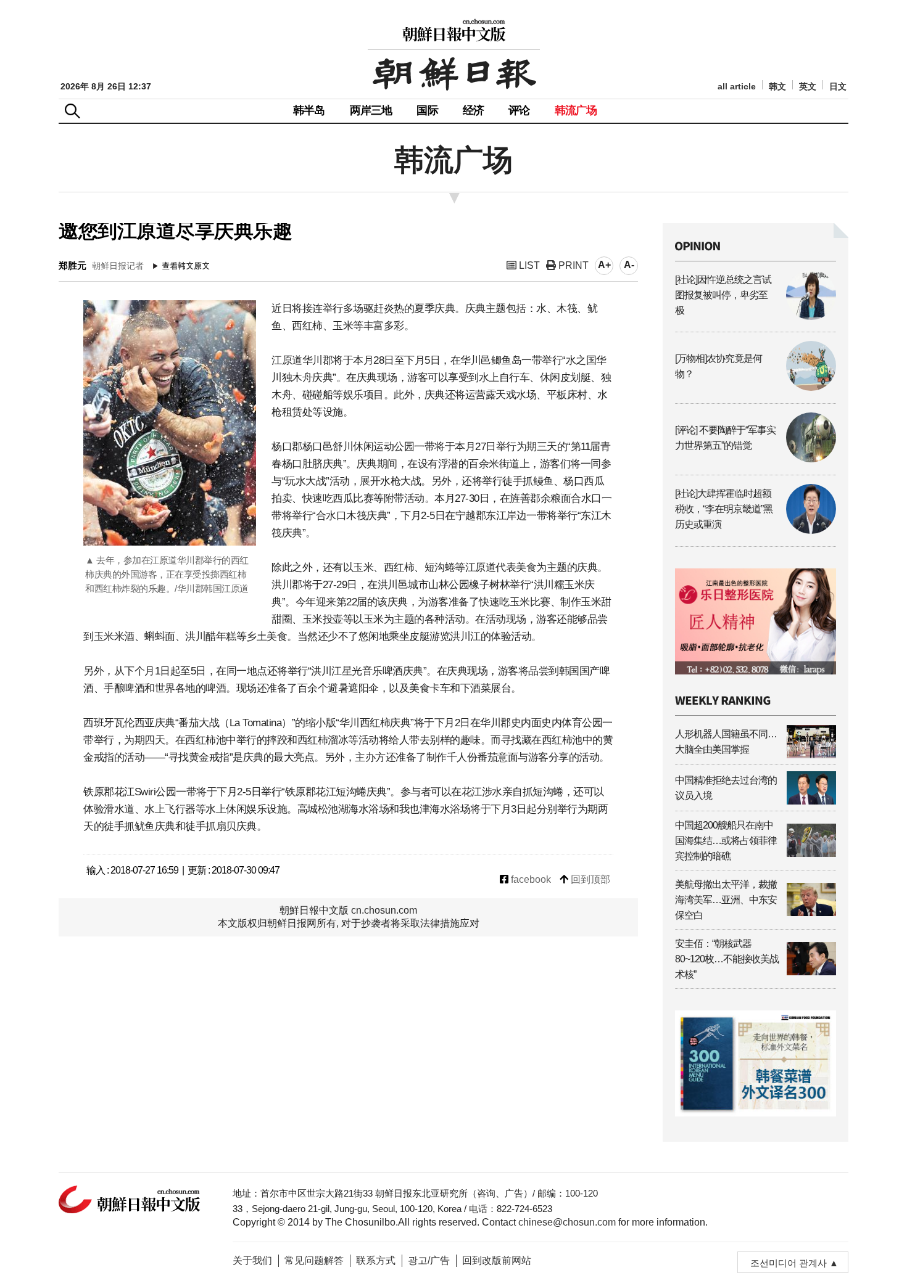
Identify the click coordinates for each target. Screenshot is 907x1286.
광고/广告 (429, 1260)
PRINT (572, 265)
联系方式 (376, 1260)
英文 (807, 86)
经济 (473, 110)
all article (737, 86)
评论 (518, 110)
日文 (838, 86)
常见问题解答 (314, 1260)
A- (629, 265)
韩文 (777, 86)
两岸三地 (371, 110)
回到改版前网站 (496, 1260)
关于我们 (252, 1260)
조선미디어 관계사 (788, 1263)
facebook (529, 879)
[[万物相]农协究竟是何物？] (755, 387)
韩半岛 (309, 110)
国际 (426, 110)
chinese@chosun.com (567, 1222)
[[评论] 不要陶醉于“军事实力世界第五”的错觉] (755, 459)
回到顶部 (589, 879)
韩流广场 (576, 110)
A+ (604, 265)
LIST (528, 265)
